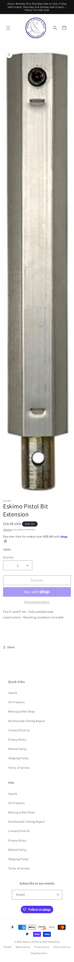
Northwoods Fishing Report (26, 721)
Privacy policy (41, 946)
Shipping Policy (18, 758)
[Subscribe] (57, 895)
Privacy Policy (17, 739)
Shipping (7, 529)
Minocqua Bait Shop (21, 711)
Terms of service (61, 946)
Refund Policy (17, 749)
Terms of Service (19, 768)
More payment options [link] (37, 601)
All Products (16, 702)
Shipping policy (38, 953)
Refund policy (23, 946)
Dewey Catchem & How (35, 941)
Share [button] (11, 647)
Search (12, 693)
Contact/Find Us (19, 730)
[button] (8, 27)
